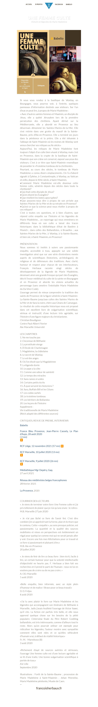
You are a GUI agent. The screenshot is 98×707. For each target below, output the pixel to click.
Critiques (41, 85)
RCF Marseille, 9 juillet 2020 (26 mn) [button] (39, 461)
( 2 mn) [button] (24, 437)
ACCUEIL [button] (29, 4)
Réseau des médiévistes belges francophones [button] (43, 480)
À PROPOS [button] (38, 4)
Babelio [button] (24, 425)
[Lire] (65, 55)
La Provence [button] (26, 490)
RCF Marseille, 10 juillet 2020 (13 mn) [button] (40, 452)
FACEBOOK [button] (59, 4)
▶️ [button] (21, 440)
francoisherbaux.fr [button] (49, 688)
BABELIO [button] (69, 4)
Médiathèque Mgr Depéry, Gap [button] (36, 470)
